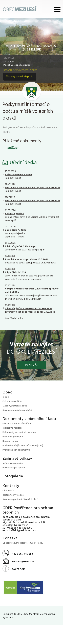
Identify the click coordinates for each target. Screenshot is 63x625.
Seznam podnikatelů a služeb (17, 410)
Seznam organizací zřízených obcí (20, 499)
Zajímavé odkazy (17, 458)
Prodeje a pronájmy (13, 437)
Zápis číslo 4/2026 (15, 230)
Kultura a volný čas (12, 401)
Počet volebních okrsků (16, 65)
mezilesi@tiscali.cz (18, 562)
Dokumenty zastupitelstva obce (19, 432)
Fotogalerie (13, 476)
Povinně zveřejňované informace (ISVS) (23, 446)
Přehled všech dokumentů (16, 450)
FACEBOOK (14, 569)
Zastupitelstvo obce (13, 495)
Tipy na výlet (31, 365)
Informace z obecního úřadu (17, 424)
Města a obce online (13, 463)
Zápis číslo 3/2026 (15, 272)
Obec (7, 392)
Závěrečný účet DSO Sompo (20, 246)
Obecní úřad (9, 491)
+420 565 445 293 (18, 554)
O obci (6, 397)
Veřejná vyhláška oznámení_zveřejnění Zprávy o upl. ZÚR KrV (32, 290)
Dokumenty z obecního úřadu (29, 419)
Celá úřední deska (14, 318)
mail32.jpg (13, 147)
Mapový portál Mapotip (19, 76)
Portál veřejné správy (14, 468)
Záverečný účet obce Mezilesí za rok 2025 (28, 309)
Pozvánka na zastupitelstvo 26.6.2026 (26, 259)
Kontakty (11, 486)
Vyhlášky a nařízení (12, 428)
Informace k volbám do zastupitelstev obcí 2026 (32, 188)
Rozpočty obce (10, 441)
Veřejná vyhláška (14, 214)
